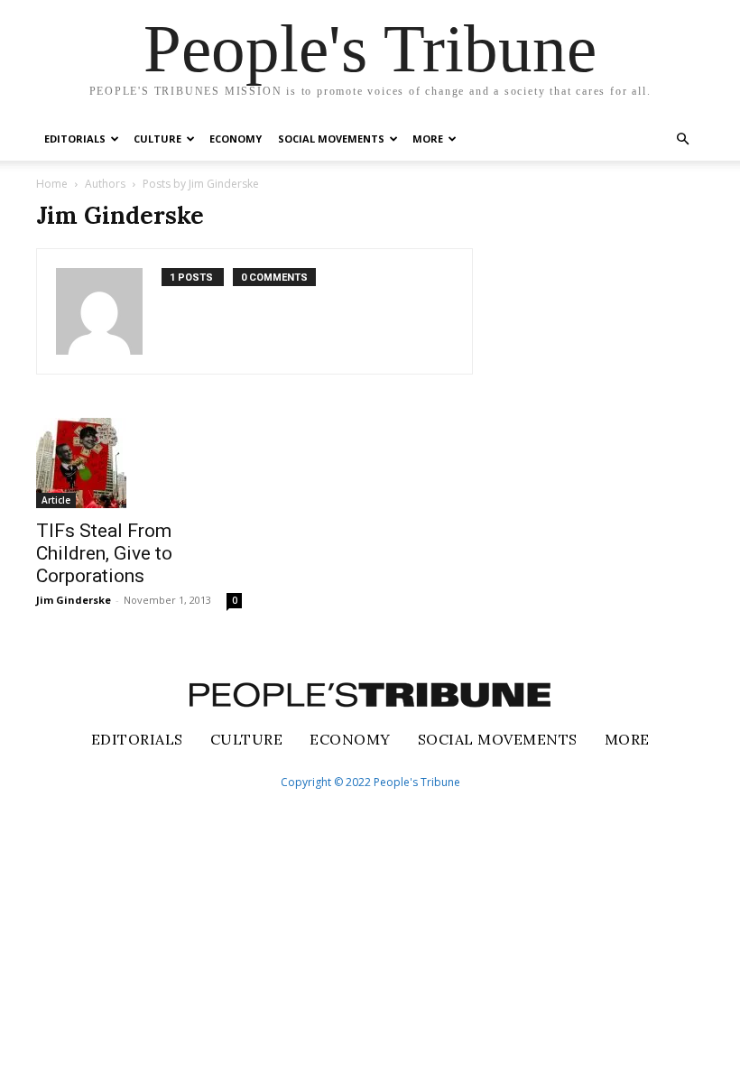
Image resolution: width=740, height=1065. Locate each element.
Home (52, 183)
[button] (682, 139)
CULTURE (157, 138)
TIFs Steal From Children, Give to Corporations (104, 553)
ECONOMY (235, 138)
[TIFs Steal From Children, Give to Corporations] (139, 463)
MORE (427, 138)
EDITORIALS (75, 138)
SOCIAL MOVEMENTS (331, 138)
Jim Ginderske (73, 600)
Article (56, 500)
